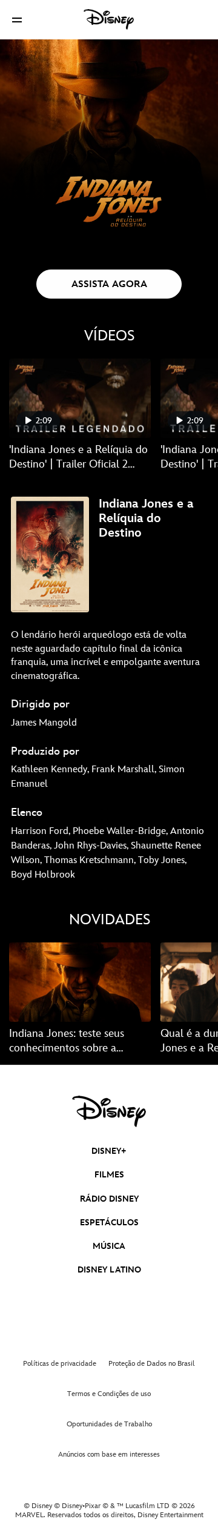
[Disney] (109, 19)
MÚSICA (109, 1246)
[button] (17, 19)
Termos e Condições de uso (109, 1393)
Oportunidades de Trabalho (109, 1424)
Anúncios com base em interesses (109, 1454)
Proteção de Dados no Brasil (151, 1363)
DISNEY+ (109, 1151)
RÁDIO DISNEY (109, 1199)
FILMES (109, 1175)
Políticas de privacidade (59, 1363)
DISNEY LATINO (109, 1270)
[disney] (109, 1111)
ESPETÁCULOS (109, 1222)
